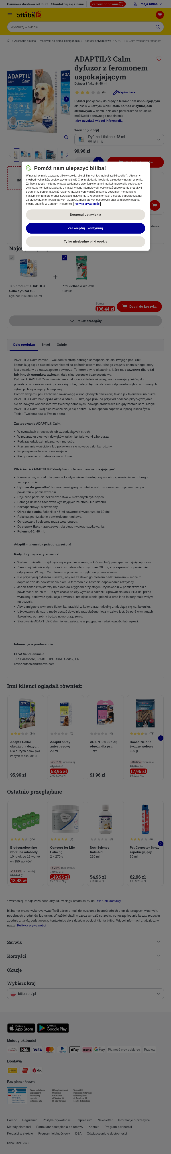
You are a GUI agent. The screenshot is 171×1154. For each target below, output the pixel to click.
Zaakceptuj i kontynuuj (85, 228)
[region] (86, 206)
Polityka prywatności (87, 203)
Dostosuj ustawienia (85, 214)
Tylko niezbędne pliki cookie (85, 241)
